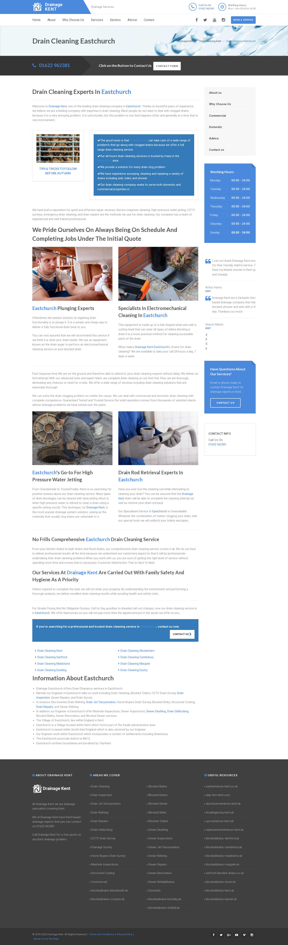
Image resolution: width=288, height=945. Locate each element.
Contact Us (181, 634)
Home (36, 20)
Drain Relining (99, 812)
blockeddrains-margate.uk (222, 864)
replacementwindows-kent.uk (225, 829)
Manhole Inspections (104, 864)
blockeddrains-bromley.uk (165, 899)
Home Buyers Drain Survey (108, 856)
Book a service (243, 20)
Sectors (115, 20)
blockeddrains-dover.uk (220, 882)
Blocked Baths (158, 786)
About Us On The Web (46, 938)
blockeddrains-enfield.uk (164, 908)
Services (97, 20)
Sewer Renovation (160, 873)
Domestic (215, 127)
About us (215, 92)
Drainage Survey (101, 847)
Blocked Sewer (158, 803)
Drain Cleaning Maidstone (53, 663)
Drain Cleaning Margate (135, 663)
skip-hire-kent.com (218, 795)
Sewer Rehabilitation (162, 882)
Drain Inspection (101, 795)
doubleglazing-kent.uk (220, 812)
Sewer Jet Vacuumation (164, 847)
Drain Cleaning (100, 786)
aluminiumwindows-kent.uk (223, 803)
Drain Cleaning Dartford (52, 657)
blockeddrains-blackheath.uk (109, 890)
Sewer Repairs (158, 864)
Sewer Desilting (156, 711)
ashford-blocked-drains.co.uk (225, 873)
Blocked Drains (158, 795)
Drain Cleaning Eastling (51, 670)
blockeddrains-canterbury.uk (224, 847)
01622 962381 (206, 8)
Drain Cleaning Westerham (137, 650)
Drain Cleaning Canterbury (137, 657)
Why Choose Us (73, 20)
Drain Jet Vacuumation (101, 702)
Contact (149, 20)
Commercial (217, 115)
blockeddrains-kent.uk (220, 890)
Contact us (216, 150)
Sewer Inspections (160, 838)
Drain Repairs (44, 707)
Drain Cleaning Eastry (134, 670)
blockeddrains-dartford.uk (222, 838)
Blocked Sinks (157, 812)
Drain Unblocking (177, 711)
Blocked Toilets (158, 821)
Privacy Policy (124, 934)
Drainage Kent (56, 788)
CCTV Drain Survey (103, 838)
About (51, 20)
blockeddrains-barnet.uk (221, 899)
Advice (132, 20)
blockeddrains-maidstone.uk (224, 856)
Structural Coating (103, 873)
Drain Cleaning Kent (49, 650)
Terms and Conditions (101, 934)
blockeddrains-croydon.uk (107, 899)
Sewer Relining (158, 856)
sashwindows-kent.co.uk (222, 786)
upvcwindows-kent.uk (220, 821)
